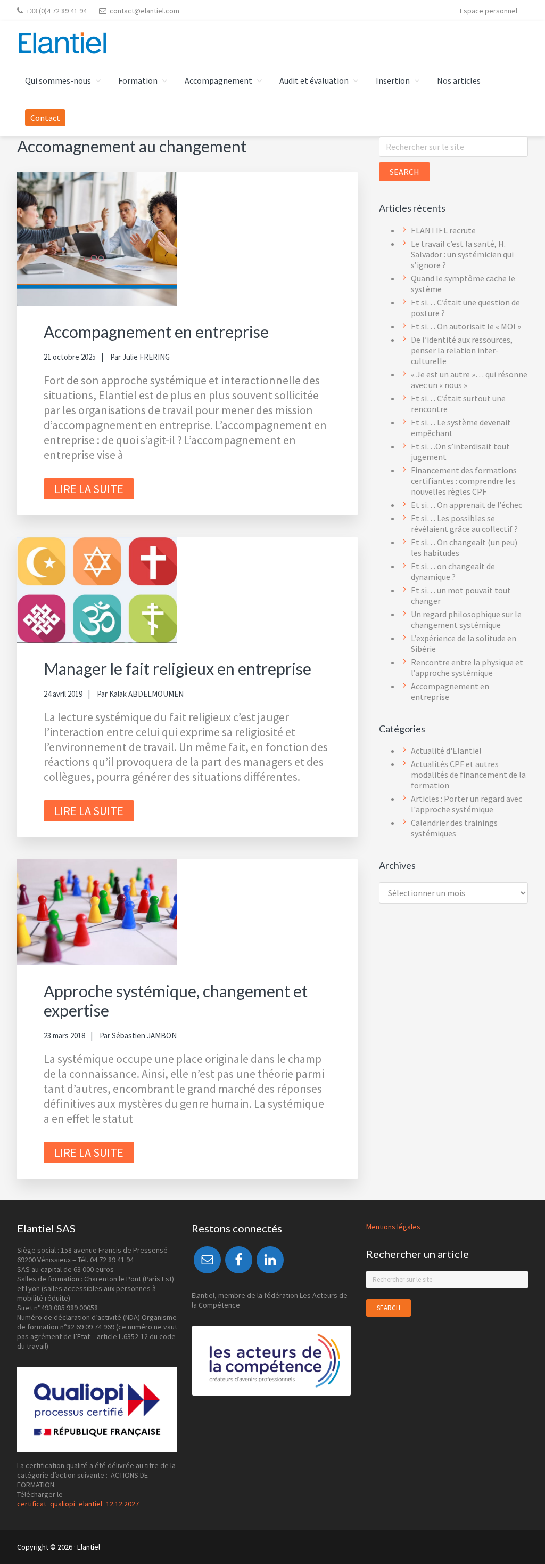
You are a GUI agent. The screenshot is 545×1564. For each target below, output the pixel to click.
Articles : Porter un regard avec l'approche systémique (466, 804)
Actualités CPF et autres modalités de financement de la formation (468, 775)
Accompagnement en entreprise (156, 331)
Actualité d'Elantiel (446, 750)
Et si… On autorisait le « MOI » (466, 326)
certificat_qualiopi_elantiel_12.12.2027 (78, 1504)
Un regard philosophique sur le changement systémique (466, 619)
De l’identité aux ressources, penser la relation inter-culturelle (462, 350)
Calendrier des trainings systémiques (454, 828)
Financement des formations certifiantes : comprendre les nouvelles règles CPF (464, 481)
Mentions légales (393, 1226)
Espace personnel (488, 10)
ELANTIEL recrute (443, 230)
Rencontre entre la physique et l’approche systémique (467, 667)
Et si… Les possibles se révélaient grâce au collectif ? (464, 523)
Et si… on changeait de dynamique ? (453, 571)
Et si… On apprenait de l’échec (466, 504)
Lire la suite (88, 488)
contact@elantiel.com (144, 10)
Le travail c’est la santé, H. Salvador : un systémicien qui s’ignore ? (462, 254)
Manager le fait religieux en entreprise (177, 668)
